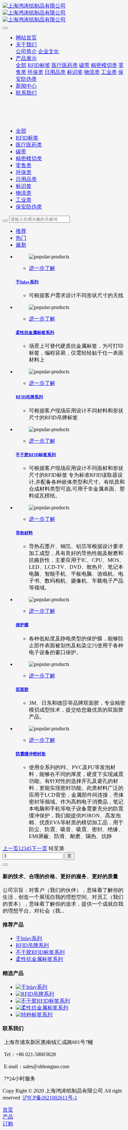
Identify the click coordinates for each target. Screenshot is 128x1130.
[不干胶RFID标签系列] (43, 1001)
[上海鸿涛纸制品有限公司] (64, 13)
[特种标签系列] (34, 1014)
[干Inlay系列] (31, 987)
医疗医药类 (29, 144)
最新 (21, 245)
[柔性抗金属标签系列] (42, 1007)
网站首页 (26, 37)
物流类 (24, 193)
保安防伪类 (29, 207)
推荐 (21, 231)
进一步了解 (42, 268)
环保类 (24, 172)
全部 (21, 65)
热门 (21, 238)
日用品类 (26, 179)
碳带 (21, 151)
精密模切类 (29, 158)
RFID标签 (27, 138)
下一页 (39, 848)
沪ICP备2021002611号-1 (50, 1097)
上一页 (10, 848)
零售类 (24, 165)
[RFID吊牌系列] (35, 994)
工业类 (24, 200)
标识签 (24, 186)
